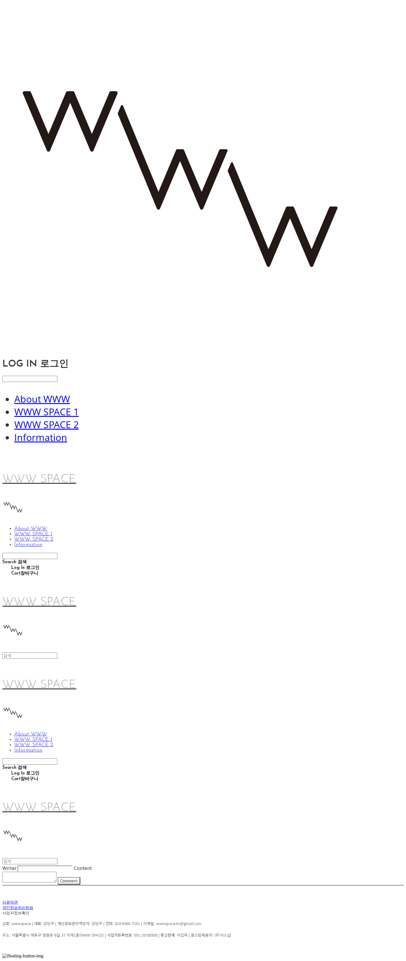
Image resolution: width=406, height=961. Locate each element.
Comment (69, 881)
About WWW (42, 398)
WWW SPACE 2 (46, 424)
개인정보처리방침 (17, 908)
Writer (9, 867)
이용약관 (10, 902)
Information (40, 437)
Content (83, 867)
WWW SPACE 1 (46, 411)
